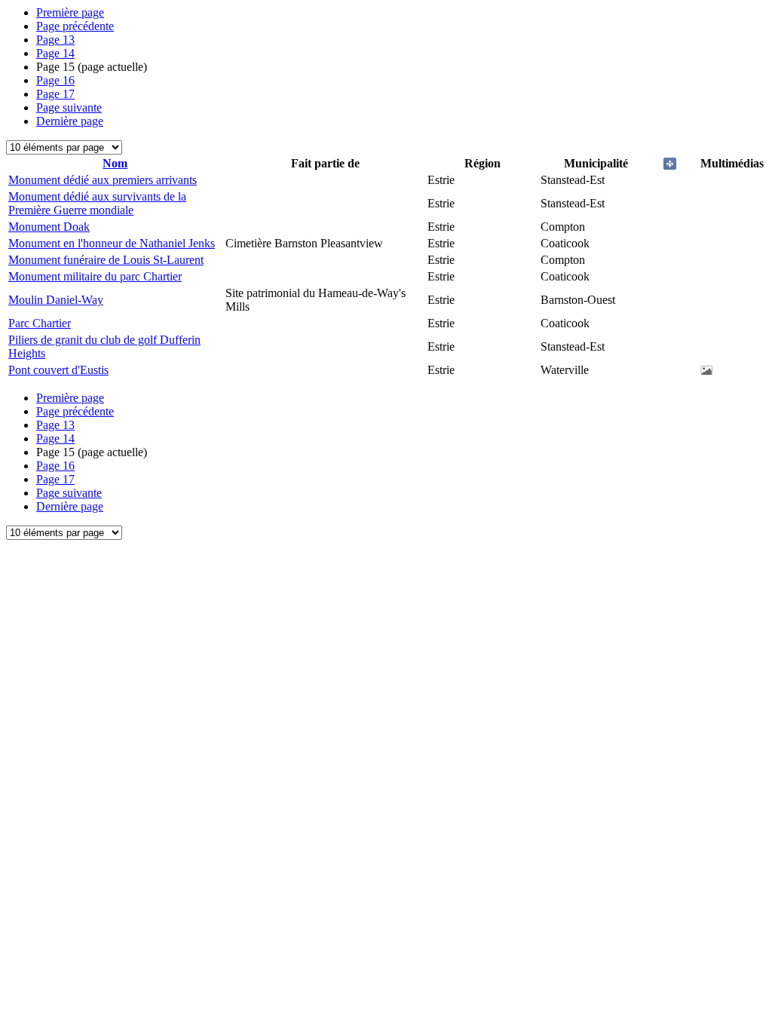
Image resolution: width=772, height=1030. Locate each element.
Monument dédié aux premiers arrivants (102, 179)
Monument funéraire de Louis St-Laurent (106, 259)
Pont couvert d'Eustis (58, 369)
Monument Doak (49, 226)
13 (55, 39)
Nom (115, 163)
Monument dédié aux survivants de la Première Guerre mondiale (97, 203)
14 (55, 53)
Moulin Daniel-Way (55, 299)
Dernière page (69, 121)
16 (55, 80)
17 (55, 93)
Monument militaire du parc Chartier (95, 276)
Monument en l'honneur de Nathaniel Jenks (111, 243)
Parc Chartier (39, 323)
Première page (70, 12)
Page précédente (75, 26)
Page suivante (69, 107)
